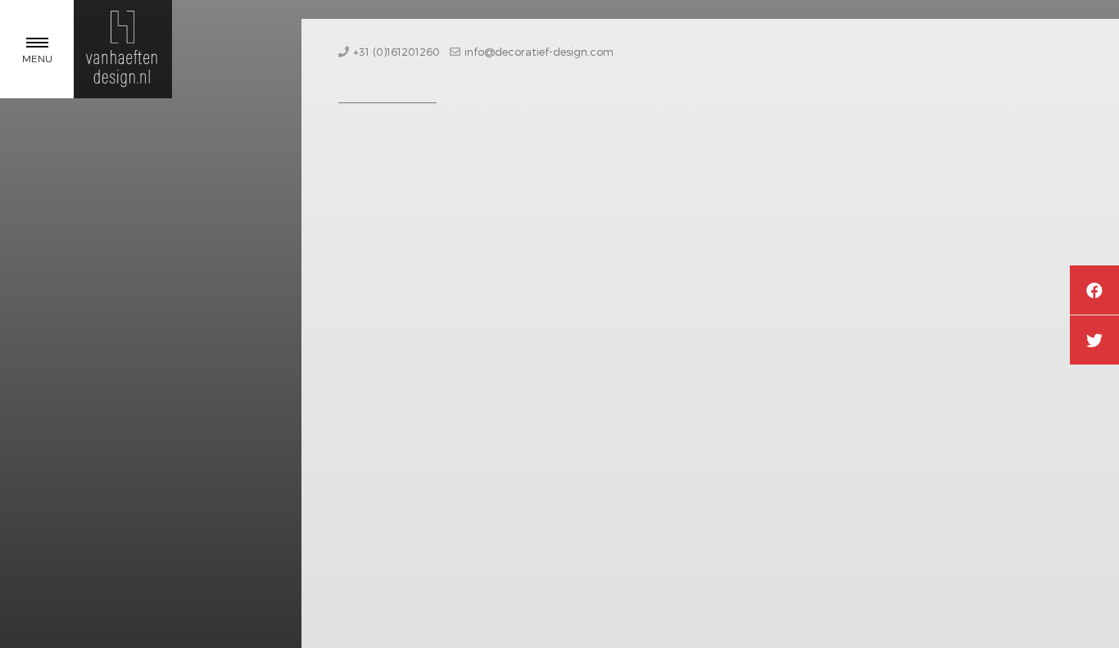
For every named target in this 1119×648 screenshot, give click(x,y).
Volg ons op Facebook (1094, 290)
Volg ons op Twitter (1094, 340)
